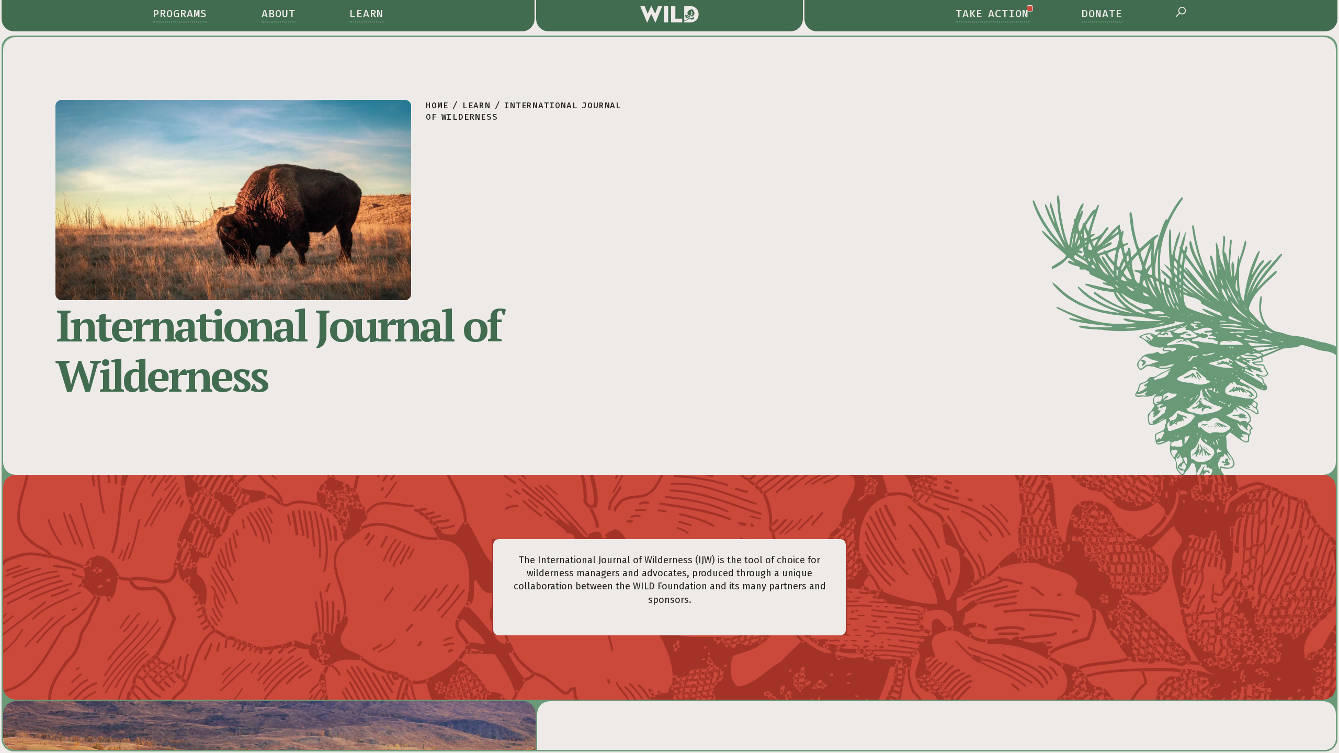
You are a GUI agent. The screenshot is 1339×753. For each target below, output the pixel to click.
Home (437, 105)
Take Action (992, 13)
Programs (180, 13)
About (279, 13)
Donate (1102, 13)
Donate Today (1119, 693)
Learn (366, 13)
